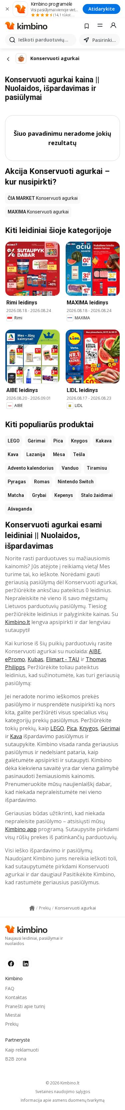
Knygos (79, 440)
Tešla (79, 454)
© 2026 (62, 1083)
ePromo (15, 659)
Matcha (16, 495)
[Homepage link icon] (32, 908)
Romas (42, 481)
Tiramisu (97, 468)
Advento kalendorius (31, 468)
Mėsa (59, 454)
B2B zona (15, 1059)
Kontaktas (16, 997)
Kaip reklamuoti (22, 1050)
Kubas (35, 659)
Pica (58, 440)
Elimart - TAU (62, 659)
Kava (13, 454)
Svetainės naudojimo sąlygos (62, 1091)
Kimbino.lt (17, 622)
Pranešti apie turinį (25, 1006)
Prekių (12, 1024)
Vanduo (70, 468)
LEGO (14, 440)
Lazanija (35, 454)
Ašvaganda (20, 509)
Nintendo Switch (76, 481)
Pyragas (17, 481)
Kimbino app (21, 829)
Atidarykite (101, 9)
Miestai (13, 1015)
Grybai (39, 495)
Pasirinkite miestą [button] (104, 40)
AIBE (95, 651)
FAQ (9, 988)
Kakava (104, 440)
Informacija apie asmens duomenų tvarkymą (63, 1100)
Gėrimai (36, 440)
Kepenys (63, 495)
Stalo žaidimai (97, 495)
